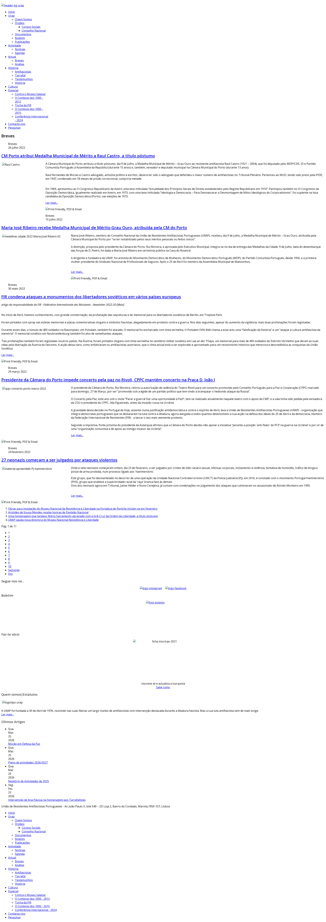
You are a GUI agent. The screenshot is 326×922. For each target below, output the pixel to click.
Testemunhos (24, 79)
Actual (12, 57)
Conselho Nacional (34, 30)
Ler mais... (52, 203)
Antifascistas (23, 72)
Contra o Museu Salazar (30, 94)
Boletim (20, 38)
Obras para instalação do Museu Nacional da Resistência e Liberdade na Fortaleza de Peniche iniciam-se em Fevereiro (82, 509)
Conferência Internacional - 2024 (36, 910)
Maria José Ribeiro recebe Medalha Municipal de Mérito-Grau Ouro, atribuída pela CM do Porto (94, 227)
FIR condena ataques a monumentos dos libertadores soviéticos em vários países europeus (91, 296)
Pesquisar (14, 128)
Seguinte (14, 570)
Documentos (23, 34)
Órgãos (19, 23)
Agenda (20, 53)
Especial (13, 90)
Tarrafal (20, 75)
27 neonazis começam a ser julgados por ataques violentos (59, 460)
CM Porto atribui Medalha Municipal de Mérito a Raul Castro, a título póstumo (78, 155)
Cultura (13, 86)
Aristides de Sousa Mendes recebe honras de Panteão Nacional (48, 512)
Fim (10, 574)
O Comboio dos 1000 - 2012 (32, 899)
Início (11, 12)
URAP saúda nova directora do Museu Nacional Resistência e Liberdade (53, 520)
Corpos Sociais (31, 27)
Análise (19, 64)
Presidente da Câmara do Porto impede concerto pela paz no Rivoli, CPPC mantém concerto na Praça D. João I (108, 379)
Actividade (14, 45)
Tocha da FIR (23, 105)
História (13, 68)
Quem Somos (23, 19)
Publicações (22, 42)
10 (9, 566)
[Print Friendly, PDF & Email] (64, 209)
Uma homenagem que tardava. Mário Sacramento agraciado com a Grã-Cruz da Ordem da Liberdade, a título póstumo (83, 516)
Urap (11, 15)
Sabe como (163, 687)
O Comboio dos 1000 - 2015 (32, 906)
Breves (19, 60)
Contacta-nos (16, 124)
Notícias (20, 49)
